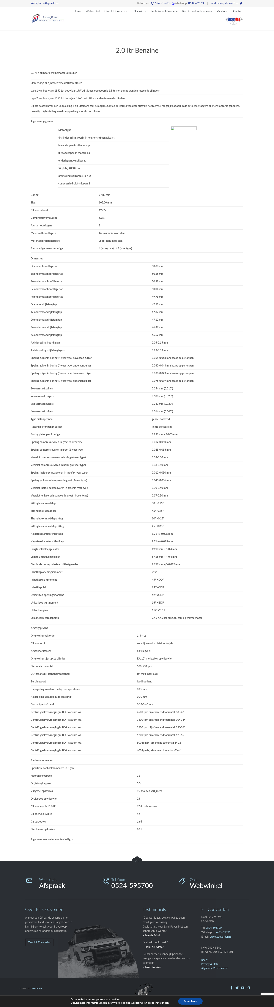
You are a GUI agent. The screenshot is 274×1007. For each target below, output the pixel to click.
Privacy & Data (209, 964)
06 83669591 (222, 932)
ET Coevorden (35, 988)
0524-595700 (160, 3)
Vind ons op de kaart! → (226, 3)
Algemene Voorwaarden (214, 968)
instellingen (162, 1003)
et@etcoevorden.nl (220, 937)
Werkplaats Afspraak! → (45, 3)
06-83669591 (196, 3)
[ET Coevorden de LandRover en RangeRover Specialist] (47, 18)
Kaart (204, 960)
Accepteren (190, 1001)
